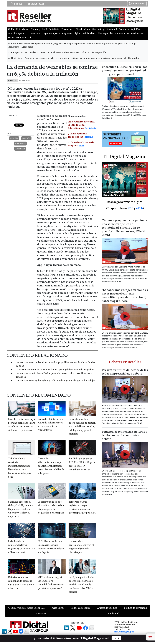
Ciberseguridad (38, 29)
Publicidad (113, 613)
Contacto (41, 613)
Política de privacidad (135, 608)
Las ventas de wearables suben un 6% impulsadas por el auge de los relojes (55, 380)
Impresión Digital (71, 33)
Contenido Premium (118, 29)
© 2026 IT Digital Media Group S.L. (26, 608)
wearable (14, 138)
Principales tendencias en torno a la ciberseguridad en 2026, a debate (124, 435)
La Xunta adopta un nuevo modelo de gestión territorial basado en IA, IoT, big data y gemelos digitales (82, 427)
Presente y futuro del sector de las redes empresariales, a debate (125, 372)
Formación (67, 29)
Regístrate (91, 128)
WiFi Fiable (88, 33)
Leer (81, 145)
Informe (88, 136)
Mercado (26, 138)
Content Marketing (94, 29)
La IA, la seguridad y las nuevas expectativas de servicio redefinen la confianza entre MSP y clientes (81, 585)
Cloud (79, 29)
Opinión (135, 29)
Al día (11, 29)
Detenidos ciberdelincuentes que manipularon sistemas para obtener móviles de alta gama (51, 466)
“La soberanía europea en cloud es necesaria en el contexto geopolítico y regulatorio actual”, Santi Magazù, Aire (125, 295)
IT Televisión (33, 33)
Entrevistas (22, 29)
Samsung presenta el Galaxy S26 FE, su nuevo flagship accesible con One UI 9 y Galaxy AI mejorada (21, 509)
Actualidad (20, 149)
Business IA (137, 33)
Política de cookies (80, 608)
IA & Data (54, 29)
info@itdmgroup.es (124, 631)
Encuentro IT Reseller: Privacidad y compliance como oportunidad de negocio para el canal (125, 70)
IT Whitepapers (16, 33)
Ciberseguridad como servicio (113, 33)
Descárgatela (134, 21)
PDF (130, 208)
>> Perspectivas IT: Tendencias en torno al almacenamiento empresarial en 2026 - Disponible (57, 52)
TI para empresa (51, 33)
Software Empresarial (19, 37)
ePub (139, 208)
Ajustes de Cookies (107, 608)
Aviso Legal (58, 608)
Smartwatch (20, 143)
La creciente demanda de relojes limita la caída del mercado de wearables (55, 369)
